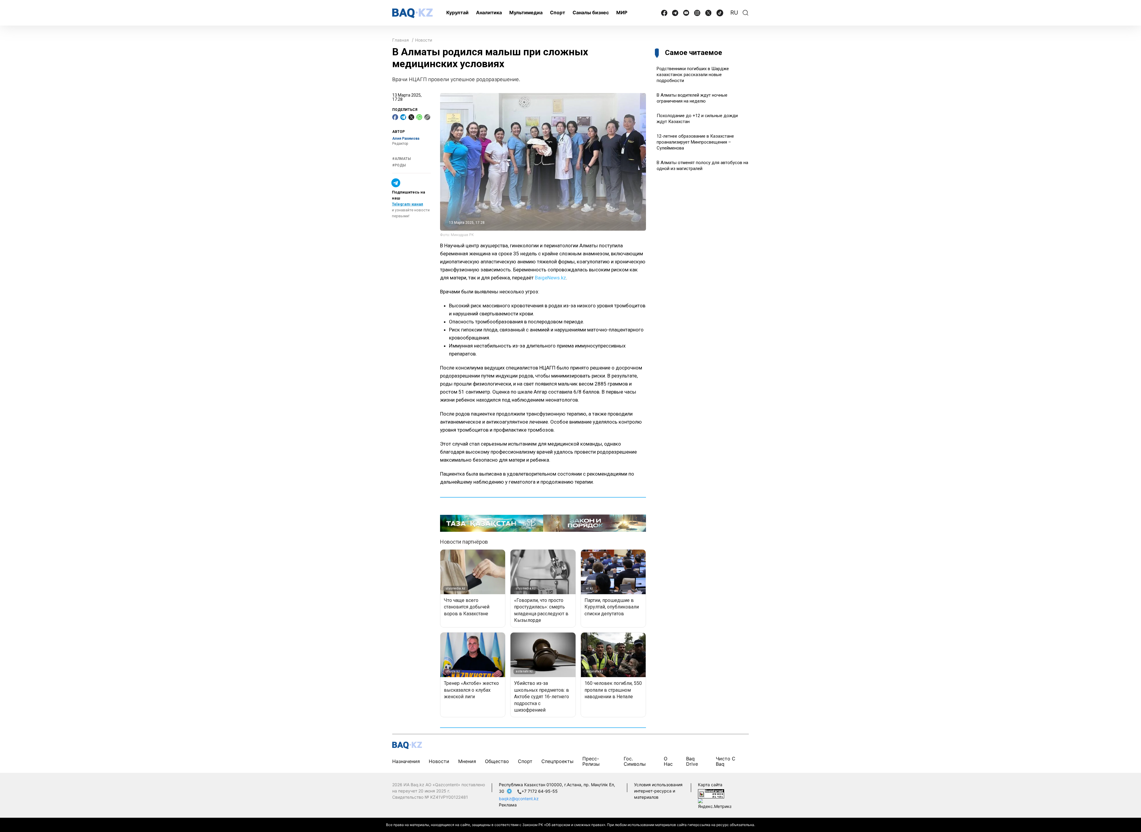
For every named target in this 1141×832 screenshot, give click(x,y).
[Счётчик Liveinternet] (711, 793)
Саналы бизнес (591, 12)
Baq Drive (692, 761)
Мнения (467, 761)
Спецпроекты (557, 761)
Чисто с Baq (725, 761)
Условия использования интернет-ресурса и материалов (658, 791)
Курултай (457, 12)
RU (734, 12)
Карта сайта (710, 784)
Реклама (508, 804)
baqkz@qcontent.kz (519, 798)
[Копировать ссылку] (427, 117)
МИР (621, 12)
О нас (668, 761)
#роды (399, 165)
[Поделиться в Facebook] (395, 117)
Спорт (557, 12)
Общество (497, 761)
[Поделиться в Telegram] (403, 117)
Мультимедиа (526, 12)
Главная (400, 40)
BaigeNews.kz (550, 278)
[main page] (412, 13)
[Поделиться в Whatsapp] (419, 117)
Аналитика (489, 12)
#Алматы (401, 159)
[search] (745, 13)
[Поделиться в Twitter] (411, 117)
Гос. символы (635, 761)
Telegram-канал (407, 204)
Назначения (406, 761)
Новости (423, 40)
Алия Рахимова (405, 138)
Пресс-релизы (591, 761)
